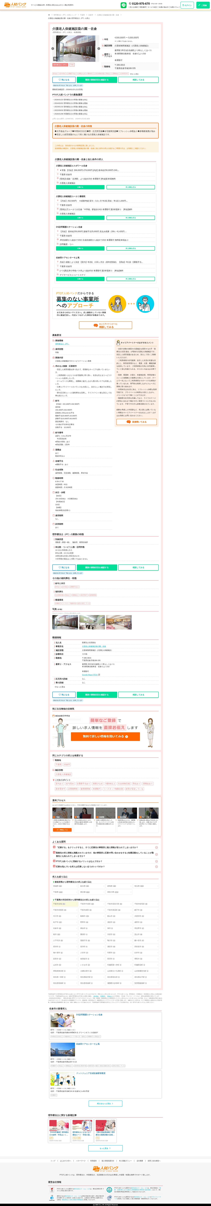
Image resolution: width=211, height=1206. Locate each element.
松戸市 (57, 922)
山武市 (57, 965)
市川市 (57, 916)
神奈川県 (112, 892)
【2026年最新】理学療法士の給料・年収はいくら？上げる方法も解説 (59, 1133)
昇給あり (108, 73)
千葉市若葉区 (59, 910)
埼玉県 (138, 886)
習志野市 (139, 928)
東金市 (83, 928)
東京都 (84, 892)
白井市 (138, 953)
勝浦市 (83, 934)
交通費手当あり (72, 73)
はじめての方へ (65, 1161)
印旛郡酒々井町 (114, 965)
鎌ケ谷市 (139, 940)
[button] (52, 48)
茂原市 (111, 922)
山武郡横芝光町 (141, 971)
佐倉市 (57, 928)
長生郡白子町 (140, 977)
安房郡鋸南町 (140, 983)
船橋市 (84, 916)
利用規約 (93, 1161)
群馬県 (111, 886)
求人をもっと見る (104, 1104)
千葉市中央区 (87, 904)
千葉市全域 (59, 904)
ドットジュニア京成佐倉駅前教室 (91, 1073)
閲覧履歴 (143, 7)
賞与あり (55, 73)
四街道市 (139, 947)
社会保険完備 (100, 73)
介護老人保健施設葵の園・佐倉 (94, 646)
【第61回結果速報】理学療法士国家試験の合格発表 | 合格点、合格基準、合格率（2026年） (105, 1133)
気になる (65, 80)
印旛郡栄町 (139, 965)
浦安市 (111, 947)
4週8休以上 (90, 73)
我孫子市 (85, 940)
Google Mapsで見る (90, 675)
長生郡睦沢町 (86, 977)
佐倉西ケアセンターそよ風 (67, 258)
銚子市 (138, 910)
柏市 (56, 934)
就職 (79, 1138)
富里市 (57, 959)
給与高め (63, 73)
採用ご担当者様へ (154, 1161)
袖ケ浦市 (57, 953)
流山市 (138, 934)
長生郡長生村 (113, 977)
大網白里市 (85, 971)
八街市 (84, 953)
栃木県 (84, 886)
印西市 (111, 953)
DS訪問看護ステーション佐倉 (69, 227)
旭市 (109, 928)
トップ (53, 1161)
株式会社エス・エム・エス (82, 1189)
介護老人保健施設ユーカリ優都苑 (70, 196)
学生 (74, 1138)
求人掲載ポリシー (125, 1161)
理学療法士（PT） (62, 344)
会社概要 (140, 1161)
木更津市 (139, 916)
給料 (51, 1138)
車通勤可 (103, 996)
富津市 (83, 947)
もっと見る (104, 1148)
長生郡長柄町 (59, 983)
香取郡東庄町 (59, 971)
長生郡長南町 (86, 983)
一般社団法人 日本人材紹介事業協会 (72, 1199)
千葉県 (57, 892)
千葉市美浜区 (113, 910)
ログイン (188, 5)
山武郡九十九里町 (115, 971)
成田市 (138, 922)
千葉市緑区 (85, 910)
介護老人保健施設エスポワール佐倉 (71, 166)
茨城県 (57, 886)
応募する (80, 187)
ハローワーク (81, 1161)
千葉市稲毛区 (140, 904)
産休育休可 (124, 73)
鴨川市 (111, 940)
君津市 (56, 947)
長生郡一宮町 (59, 977)
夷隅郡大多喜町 (114, 983)
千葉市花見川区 (114, 904)
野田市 (84, 922)
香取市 (138, 959)
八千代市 (57, 940)
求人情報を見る (131, 187)
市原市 (111, 934)
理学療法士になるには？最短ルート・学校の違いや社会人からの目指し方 (82, 1133)
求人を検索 (134, 7)
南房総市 (84, 959)
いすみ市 (85, 965)
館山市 (111, 916)
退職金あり (116, 73)
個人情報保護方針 (108, 1161)
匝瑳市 (110, 959)
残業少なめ (82, 73)
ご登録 (204, 5)
